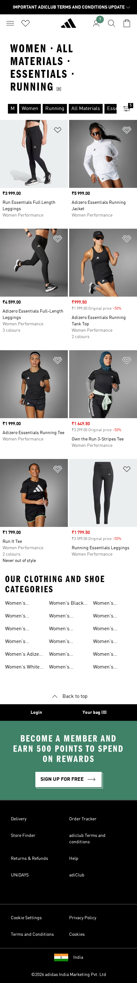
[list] (58, 109)
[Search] (111, 23)
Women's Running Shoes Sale (66, 617)
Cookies (77, 934)
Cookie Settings (26, 918)
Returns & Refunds (29, 858)
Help (73, 858)
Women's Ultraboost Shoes (24, 642)
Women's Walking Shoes (65, 629)
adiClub (76, 875)
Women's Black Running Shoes (66, 604)
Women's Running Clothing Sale (108, 617)
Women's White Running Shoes (22, 668)
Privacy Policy (82, 918)
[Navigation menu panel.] (10, 23)
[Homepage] (68, 25)
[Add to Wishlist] (58, 131)
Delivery (18, 819)
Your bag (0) (95, 712)
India (78, 957)
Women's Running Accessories (106, 629)
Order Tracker (83, 819)
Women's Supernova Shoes (24, 629)
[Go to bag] (126, 23)
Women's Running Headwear (104, 668)
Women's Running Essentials (104, 655)
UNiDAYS (20, 875)
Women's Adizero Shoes (24, 655)
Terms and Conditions (32, 934)
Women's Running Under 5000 (66, 642)
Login (36, 712)
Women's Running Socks (110, 642)
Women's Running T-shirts (68, 668)
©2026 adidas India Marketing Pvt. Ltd (68, 974)
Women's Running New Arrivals (20, 617)
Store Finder (23, 835)
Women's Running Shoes (22, 604)
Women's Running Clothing (59, 655)
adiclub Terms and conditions (87, 838)
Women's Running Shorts (110, 604)
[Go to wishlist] (25, 23)
